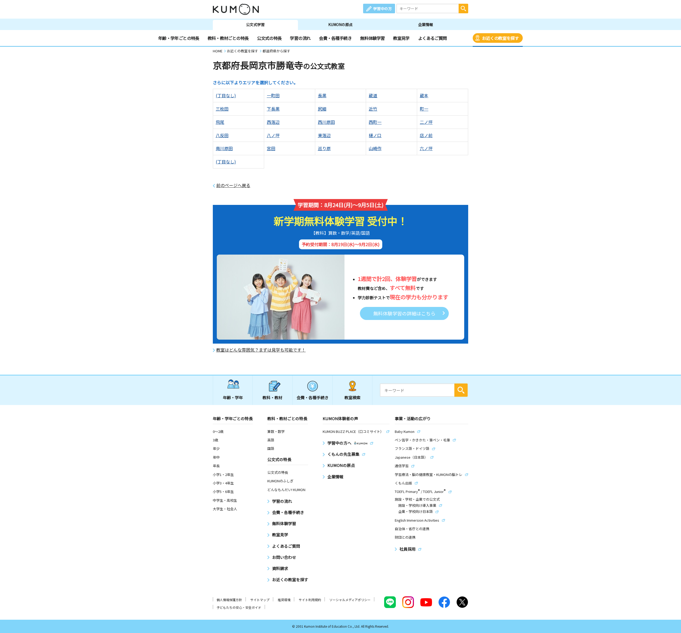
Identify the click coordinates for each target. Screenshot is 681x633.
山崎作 (375, 148)
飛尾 (220, 122)
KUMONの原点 (340, 24)
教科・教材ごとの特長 (228, 38)
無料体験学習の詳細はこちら (404, 313)
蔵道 (373, 95)
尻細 (322, 109)
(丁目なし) (226, 95)
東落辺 (324, 135)
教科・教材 (273, 397)
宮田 (271, 148)
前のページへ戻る (233, 185)
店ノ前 (426, 135)
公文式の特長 (269, 38)
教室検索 (352, 397)
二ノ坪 (426, 122)
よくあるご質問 (432, 38)
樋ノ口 (375, 135)
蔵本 (424, 95)
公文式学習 (255, 24)
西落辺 (273, 122)
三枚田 (222, 109)
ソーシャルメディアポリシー (350, 599)
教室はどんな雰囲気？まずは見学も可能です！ (261, 350)
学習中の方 (382, 8)
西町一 (375, 122)
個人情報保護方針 (229, 599)
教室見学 (401, 38)
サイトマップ (259, 599)
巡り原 (324, 148)
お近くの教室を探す (500, 38)
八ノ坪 (273, 135)
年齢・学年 (233, 397)
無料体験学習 (372, 38)
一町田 (273, 95)
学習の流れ (300, 38)
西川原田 (326, 122)
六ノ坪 (426, 148)
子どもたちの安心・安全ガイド (239, 607)
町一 (424, 109)
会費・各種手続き (335, 38)
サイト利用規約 (310, 599)
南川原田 (224, 148)
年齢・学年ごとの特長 (178, 38)
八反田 (222, 135)
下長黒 (273, 109)
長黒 (322, 95)
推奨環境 (284, 599)
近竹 (373, 109)
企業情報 (425, 24)
